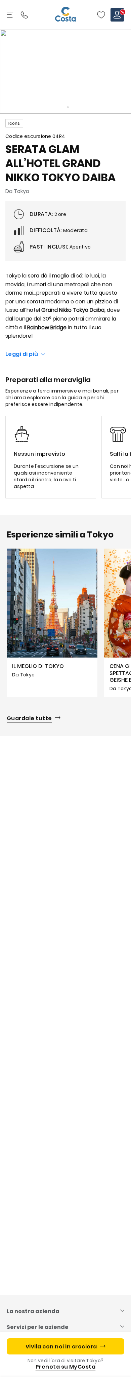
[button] (101, 15)
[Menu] (11, 15)
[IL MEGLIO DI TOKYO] (52, 623)
